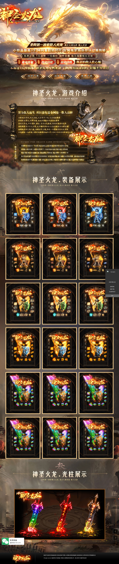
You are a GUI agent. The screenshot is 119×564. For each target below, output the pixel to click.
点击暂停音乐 (112, 291)
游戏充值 (112, 286)
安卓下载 (88, 77)
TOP (112, 295)
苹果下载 (59, 77)
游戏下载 (29, 77)
